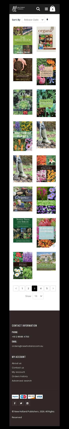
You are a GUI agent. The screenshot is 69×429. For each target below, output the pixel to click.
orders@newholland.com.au (27, 346)
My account (18, 372)
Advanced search (22, 380)
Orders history (20, 376)
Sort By (16, 19)
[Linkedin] (27, 403)
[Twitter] (21, 403)
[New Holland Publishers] (18, 9)
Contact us (18, 367)
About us (17, 363)
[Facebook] (15, 403)
